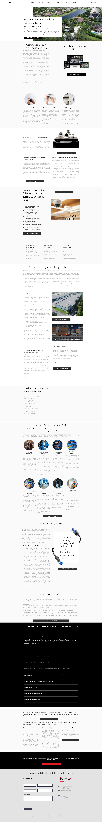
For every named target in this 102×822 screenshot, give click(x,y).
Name (25, 782)
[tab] (27, 630)
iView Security (26, 604)
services (36, 196)
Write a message (27, 794)
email (26, 339)
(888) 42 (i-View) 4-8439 (67, 786)
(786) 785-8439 (65, 787)
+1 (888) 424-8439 (41, 338)
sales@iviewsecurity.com (66, 790)
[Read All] (25, 151)
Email (38, 782)
